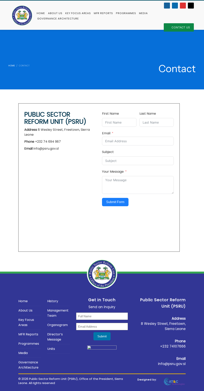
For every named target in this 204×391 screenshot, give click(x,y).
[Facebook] (167, 6)
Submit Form (115, 202)
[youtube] (183, 6)
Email (106, 133)
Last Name (147, 113)
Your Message (113, 171)
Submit (102, 336)
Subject (108, 152)
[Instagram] (191, 6)
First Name (110, 113)
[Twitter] (175, 6)
